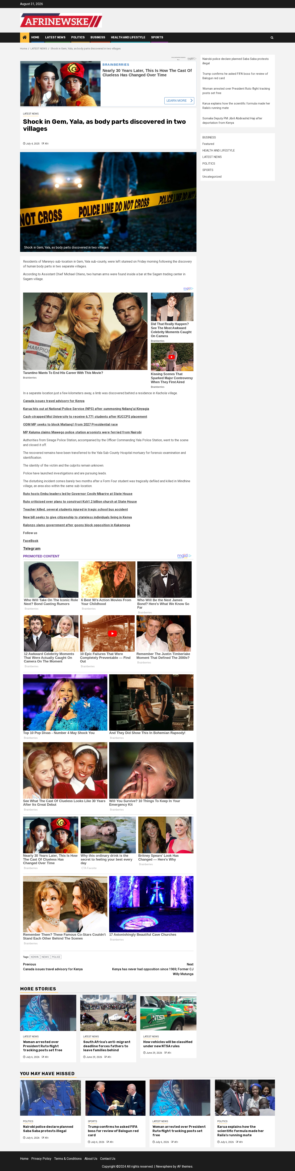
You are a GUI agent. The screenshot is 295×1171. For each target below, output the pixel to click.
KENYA (35, 956)
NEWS (45, 956)
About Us (90, 1159)
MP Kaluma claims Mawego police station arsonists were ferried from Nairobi (82, 432)
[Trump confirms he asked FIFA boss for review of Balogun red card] (115, 1098)
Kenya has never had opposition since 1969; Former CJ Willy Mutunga (152, 969)
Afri (47, 143)
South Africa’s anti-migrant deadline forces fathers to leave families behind (106, 1046)
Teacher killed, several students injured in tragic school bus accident (75, 509)
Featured (208, 144)
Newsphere (164, 1166)
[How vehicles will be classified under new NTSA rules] (168, 1013)
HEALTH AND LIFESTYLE (128, 37)
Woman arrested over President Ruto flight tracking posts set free (42, 1046)
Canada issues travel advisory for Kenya (53, 401)
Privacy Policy (41, 1159)
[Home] (24, 38)
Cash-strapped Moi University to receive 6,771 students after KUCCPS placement (85, 417)
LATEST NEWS (55, 37)
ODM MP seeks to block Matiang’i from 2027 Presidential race (70, 424)
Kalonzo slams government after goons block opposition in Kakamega (76, 525)
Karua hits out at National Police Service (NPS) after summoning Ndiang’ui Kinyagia (86, 409)
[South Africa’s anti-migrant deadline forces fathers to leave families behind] (108, 1013)
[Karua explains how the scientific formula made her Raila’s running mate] (244, 1098)
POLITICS (78, 37)
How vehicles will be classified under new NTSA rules (167, 1044)
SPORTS (157, 37)
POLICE (56, 956)
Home (35, 37)
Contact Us (107, 1159)
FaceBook (30, 541)
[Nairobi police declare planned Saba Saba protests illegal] (50, 1098)
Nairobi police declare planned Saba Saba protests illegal (48, 1129)
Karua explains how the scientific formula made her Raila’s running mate (240, 1131)
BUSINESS (98, 37)
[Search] (272, 38)
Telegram (32, 548)
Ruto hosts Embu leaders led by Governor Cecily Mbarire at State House (77, 494)
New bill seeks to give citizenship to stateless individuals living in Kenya (77, 517)
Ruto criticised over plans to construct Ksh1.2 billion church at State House (80, 502)
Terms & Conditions (68, 1159)
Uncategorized (212, 176)
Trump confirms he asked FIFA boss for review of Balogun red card (113, 1131)
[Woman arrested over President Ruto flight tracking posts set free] (48, 1013)
